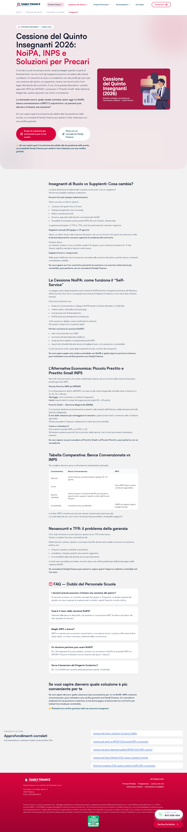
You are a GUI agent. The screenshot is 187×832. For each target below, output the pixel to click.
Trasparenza (143, 784)
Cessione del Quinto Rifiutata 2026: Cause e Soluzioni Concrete (120, 757)
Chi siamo (140, 4)
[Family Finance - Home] (28, 5)
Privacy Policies (129, 784)
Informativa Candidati (154, 787)
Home (18, 12)
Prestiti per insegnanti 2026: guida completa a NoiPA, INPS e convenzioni (124, 765)
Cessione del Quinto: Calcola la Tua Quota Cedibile (115, 733)
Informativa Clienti (135, 787)
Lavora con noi (157, 784)
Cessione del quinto (33, 12)
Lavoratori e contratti (55, 12)
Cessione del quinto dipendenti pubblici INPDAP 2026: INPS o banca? (122, 749)
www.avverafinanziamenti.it (150, 812)
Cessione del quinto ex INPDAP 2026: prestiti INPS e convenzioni (120, 741)
